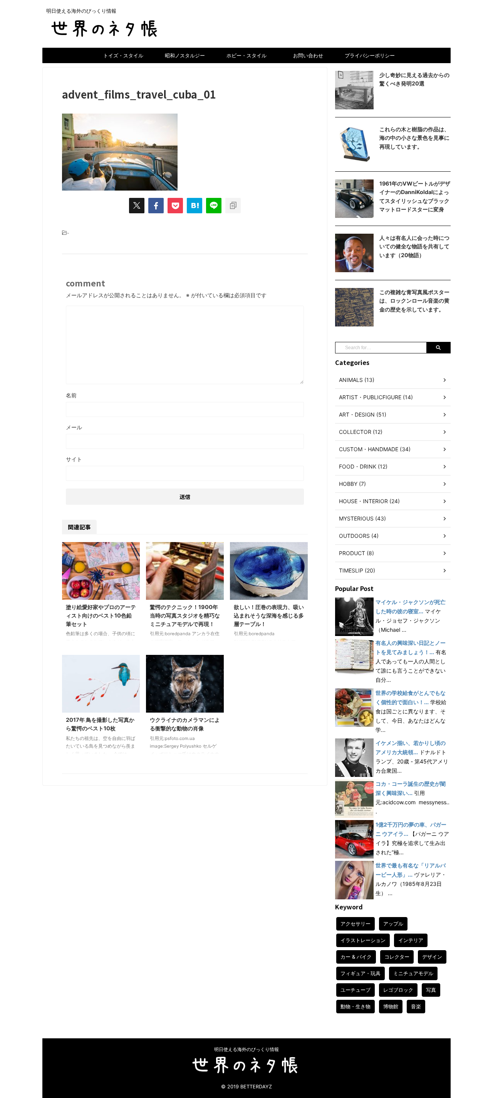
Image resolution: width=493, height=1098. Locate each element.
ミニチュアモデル (413, 973)
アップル (393, 924)
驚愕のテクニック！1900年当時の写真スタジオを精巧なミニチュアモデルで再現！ (185, 615)
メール (74, 427)
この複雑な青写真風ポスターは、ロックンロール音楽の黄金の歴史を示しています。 (414, 301)
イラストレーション (363, 940)
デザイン (432, 957)
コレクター (396, 957)
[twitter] (136, 205)
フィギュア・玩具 (360, 973)
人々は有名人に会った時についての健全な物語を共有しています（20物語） (414, 246)
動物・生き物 (355, 1006)
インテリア (410, 940)
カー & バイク (356, 957)
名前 (71, 395)
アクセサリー (355, 924)
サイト (74, 459)
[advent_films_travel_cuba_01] (194, 205)
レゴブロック (398, 990)
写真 (431, 990)
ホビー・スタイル (246, 55)
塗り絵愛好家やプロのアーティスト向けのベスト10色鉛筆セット (101, 615)
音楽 (416, 1006)
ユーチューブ (355, 990)
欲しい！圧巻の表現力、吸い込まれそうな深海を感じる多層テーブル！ (269, 615)
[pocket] (175, 205)
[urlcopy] (233, 205)
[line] (213, 205)
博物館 (390, 1006)
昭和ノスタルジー (185, 55)
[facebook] (156, 205)
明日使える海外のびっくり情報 (246, 1049)
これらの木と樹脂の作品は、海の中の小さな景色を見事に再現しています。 (414, 138)
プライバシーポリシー (370, 55)
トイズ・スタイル (123, 55)
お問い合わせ (308, 55)
